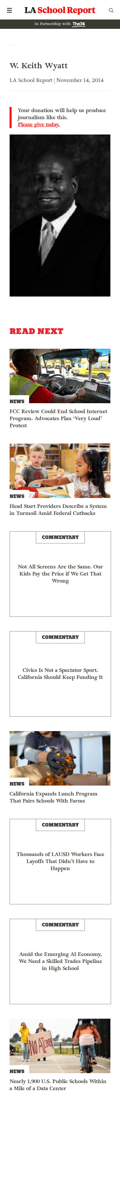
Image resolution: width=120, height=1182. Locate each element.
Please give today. (39, 124)
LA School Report (60, 10)
